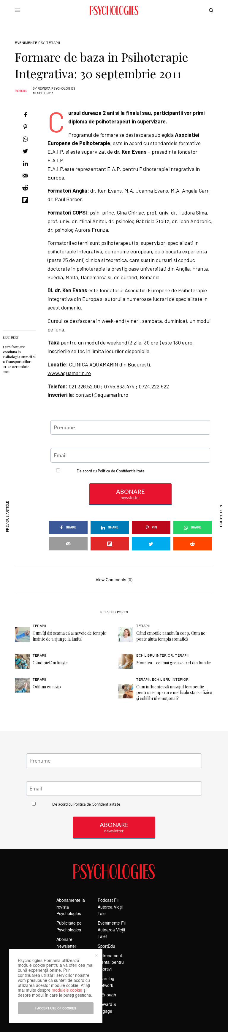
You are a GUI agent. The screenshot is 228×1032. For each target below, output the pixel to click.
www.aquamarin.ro (69, 373)
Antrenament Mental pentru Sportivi (111, 962)
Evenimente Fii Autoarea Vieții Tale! (112, 929)
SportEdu (106, 946)
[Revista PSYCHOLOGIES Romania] (114, 10)
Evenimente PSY (30, 42)
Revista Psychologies (56, 88)
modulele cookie (67, 990)
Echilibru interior (154, 655)
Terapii (53, 42)
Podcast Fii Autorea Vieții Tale (110, 906)
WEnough (107, 995)
